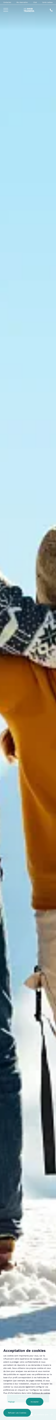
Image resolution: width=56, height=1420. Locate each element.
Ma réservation (22, 2)
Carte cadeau (47, 2)
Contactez (7, 2)
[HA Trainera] (29, 10)
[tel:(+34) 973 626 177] (51, 9)
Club (35, 2)
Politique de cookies (41, 1393)
